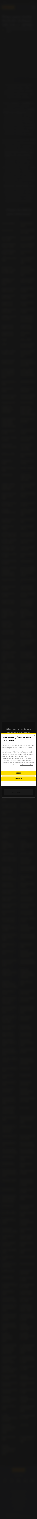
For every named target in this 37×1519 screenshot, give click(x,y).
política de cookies (26, 765)
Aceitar (18, 779)
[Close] (34, 735)
